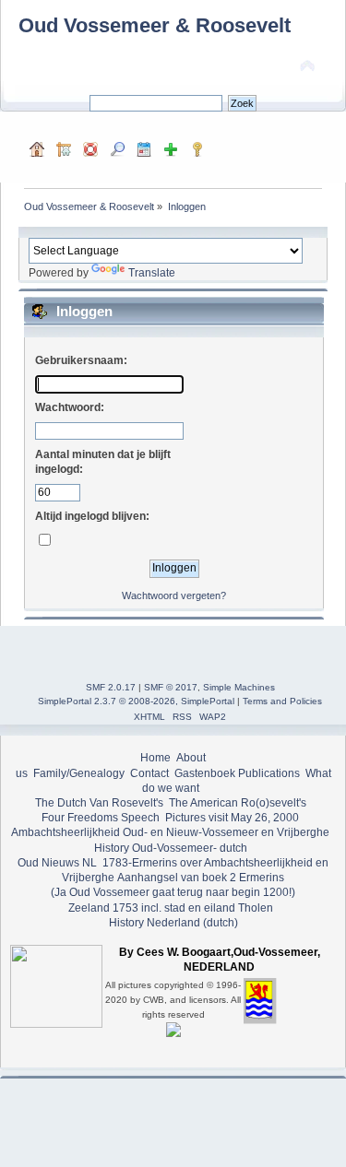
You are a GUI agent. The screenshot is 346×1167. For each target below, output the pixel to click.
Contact (149, 773)
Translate (151, 272)
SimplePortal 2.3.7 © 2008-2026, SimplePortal (136, 701)
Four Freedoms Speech (101, 817)
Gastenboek (204, 773)
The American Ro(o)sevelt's (237, 802)
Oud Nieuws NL (57, 862)
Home (155, 757)
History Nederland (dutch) (173, 922)
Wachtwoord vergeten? (174, 595)
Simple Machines (239, 687)
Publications (269, 773)
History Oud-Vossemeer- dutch (170, 848)
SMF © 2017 (170, 687)
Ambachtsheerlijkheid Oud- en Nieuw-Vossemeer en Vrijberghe (170, 832)
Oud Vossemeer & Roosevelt (154, 25)
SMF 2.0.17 (111, 687)
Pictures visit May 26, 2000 (232, 817)
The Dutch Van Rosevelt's (99, 802)
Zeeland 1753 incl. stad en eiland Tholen (170, 908)
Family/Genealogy (79, 773)
